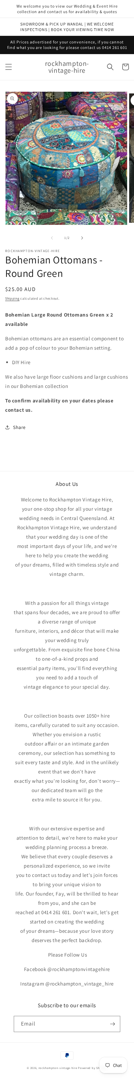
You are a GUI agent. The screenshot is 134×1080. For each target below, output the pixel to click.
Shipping (12, 298)
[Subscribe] (112, 1024)
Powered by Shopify (92, 1068)
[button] (8, 66)
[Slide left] (51, 238)
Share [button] (19, 427)
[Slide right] (82, 238)
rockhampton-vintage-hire (57, 1068)
